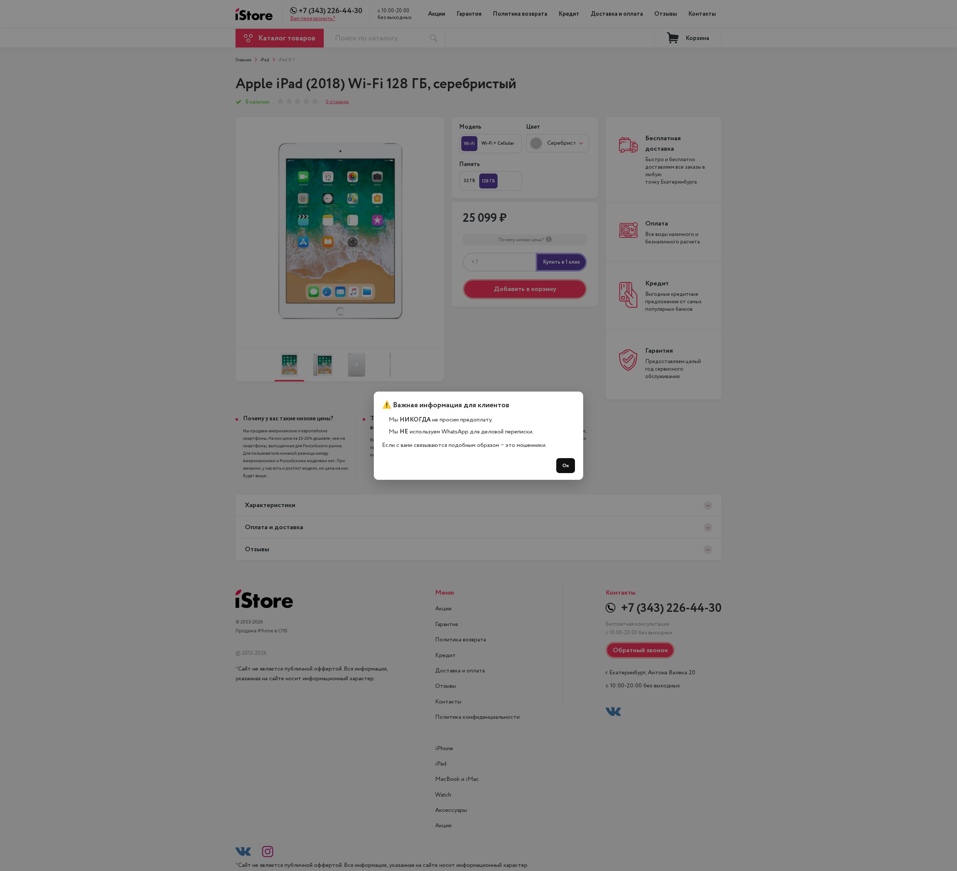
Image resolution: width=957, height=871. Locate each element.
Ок (565, 465)
